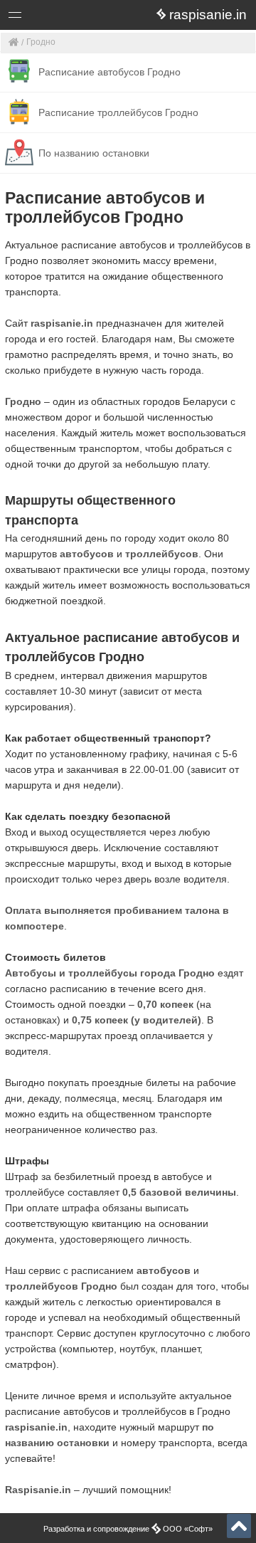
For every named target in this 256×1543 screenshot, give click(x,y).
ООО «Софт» (68, 17)
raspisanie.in (62, 323)
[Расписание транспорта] (14, 43)
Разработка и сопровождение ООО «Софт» (128, 1528)
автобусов (87, 553)
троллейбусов (161, 553)
